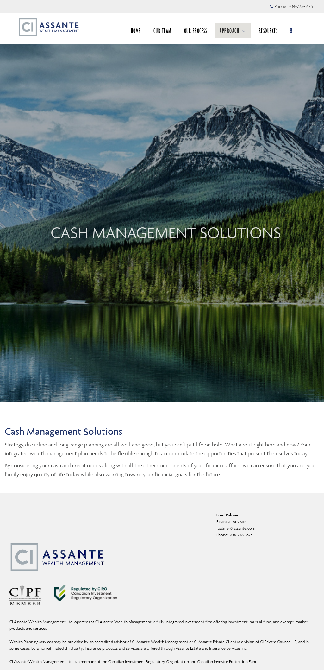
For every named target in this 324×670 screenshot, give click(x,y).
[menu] (291, 30)
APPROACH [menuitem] (229, 31)
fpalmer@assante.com (235, 528)
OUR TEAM (162, 31)
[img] (162, 201)
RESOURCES (268, 31)
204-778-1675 (300, 6)
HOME (136, 31)
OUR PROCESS (195, 31)
